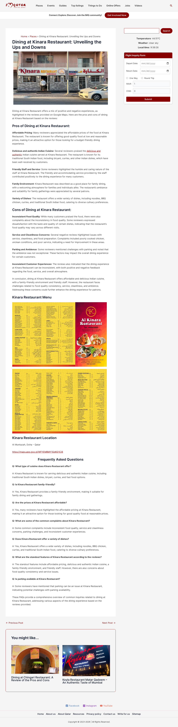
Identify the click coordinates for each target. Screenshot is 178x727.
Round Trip (149, 78)
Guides (63, 5)
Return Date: (132, 71)
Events (51, 5)
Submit (148, 99)
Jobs (127, 5)
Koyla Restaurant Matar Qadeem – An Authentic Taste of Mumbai (84, 681)
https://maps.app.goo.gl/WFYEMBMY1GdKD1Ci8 (37, 451)
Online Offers (113, 5)
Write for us (124, 714)
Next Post (108, 623)
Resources (78, 714)
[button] (171, 5)
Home (40, 714)
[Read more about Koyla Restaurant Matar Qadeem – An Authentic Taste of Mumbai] (86, 660)
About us (51, 714)
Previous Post (14, 623)
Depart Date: (132, 63)
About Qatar (64, 714)
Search (166, 30)
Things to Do (95, 5)
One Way (133, 78)
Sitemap (136, 714)
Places (39, 5)
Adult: (129, 83)
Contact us (109, 714)
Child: (128, 91)
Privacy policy (93, 714)
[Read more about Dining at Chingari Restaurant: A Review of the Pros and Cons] (35, 659)
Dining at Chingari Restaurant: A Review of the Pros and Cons (32, 679)
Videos (138, 5)
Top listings (77, 5)
